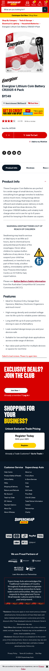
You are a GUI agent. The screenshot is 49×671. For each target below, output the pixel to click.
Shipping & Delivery (11, 486)
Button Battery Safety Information (30, 281)
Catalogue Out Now (24, 15)
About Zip (7, 508)
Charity (27, 512)
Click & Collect (30, 497)
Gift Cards (28, 490)
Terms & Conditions (26, 653)
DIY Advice (8, 501)
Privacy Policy (12, 653)
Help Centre (8, 472)
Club (26, 483)
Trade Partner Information (34, 501)
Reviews (30, 168)
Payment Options (10, 505)
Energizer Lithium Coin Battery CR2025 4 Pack (21, 27)
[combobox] (8, 135)
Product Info (11, 168)
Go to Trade (36, 453)
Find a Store (29, 476)
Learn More (38, 113)
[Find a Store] (33, 2)
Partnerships (29, 508)
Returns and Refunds (11, 490)
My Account (8, 494)
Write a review (30, 121)
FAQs (6, 483)
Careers (27, 505)
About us (28, 472)
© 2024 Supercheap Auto (24, 657)
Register (24, 445)
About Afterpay (9, 512)
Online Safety (8, 479)
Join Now (15, 390)
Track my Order (9, 497)
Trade (27, 486)
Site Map (38, 653)
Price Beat (28, 494)
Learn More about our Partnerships (24, 574)
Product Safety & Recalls (12, 476)
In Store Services (31, 479)
